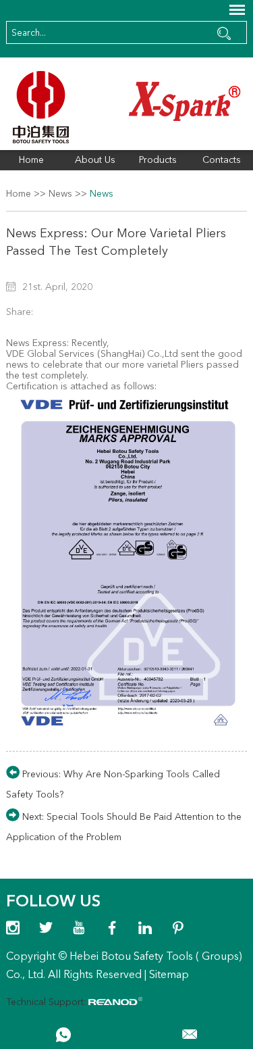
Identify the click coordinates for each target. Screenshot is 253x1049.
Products (158, 160)
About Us (95, 160)
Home (31, 160)
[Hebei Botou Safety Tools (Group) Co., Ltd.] (126, 107)
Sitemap (169, 975)
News (60, 194)
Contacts (221, 160)
